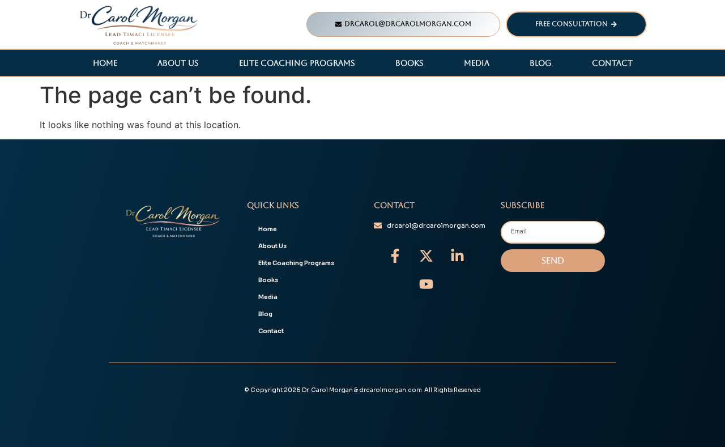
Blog (541, 62)
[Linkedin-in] (457, 256)
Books (409, 62)
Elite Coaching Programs (297, 62)
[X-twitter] (426, 256)
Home (105, 62)
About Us (178, 62)
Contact (612, 62)
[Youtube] (426, 284)
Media (476, 62)
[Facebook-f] (395, 256)
